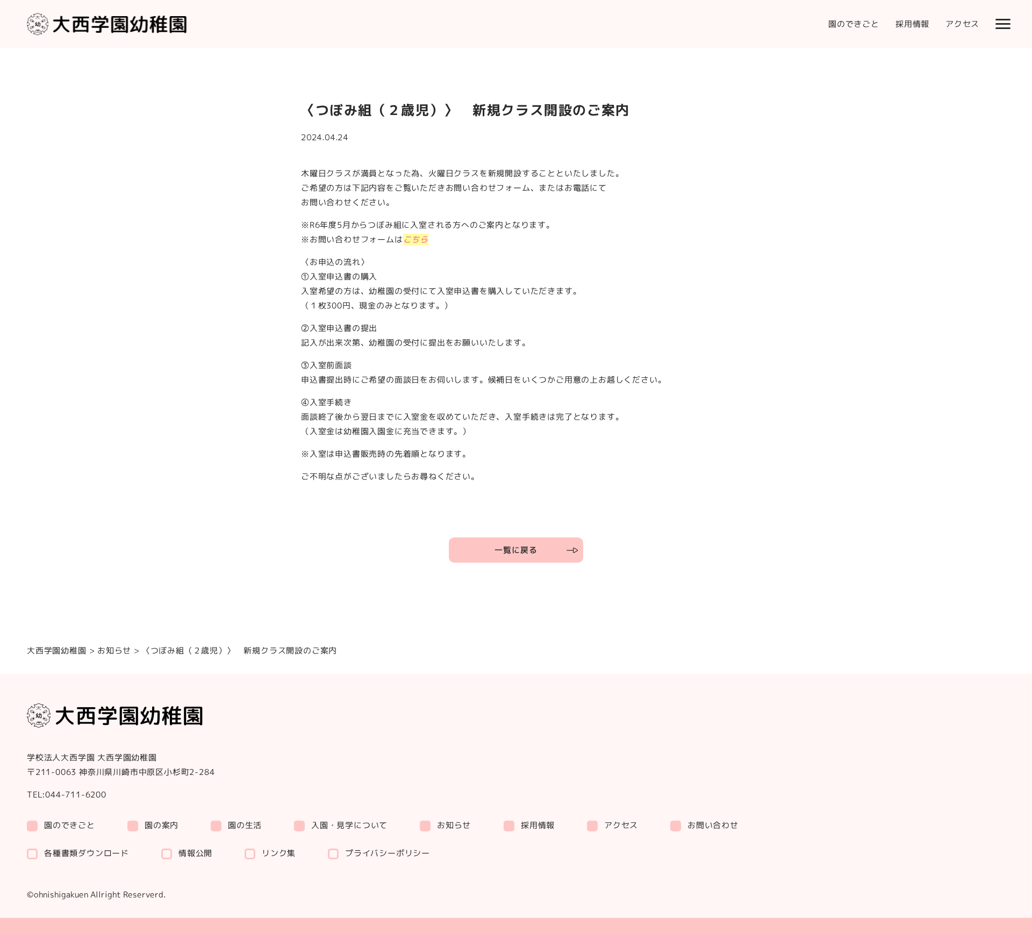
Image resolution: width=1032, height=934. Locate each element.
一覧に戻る (515, 550)
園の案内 (161, 825)
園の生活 (245, 825)
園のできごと (853, 24)
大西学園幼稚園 (57, 650)
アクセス (962, 24)
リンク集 (279, 853)
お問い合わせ (713, 825)
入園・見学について (349, 824)
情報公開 (195, 853)
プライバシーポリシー (387, 852)
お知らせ (114, 650)
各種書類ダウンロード (86, 852)
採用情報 (912, 24)
